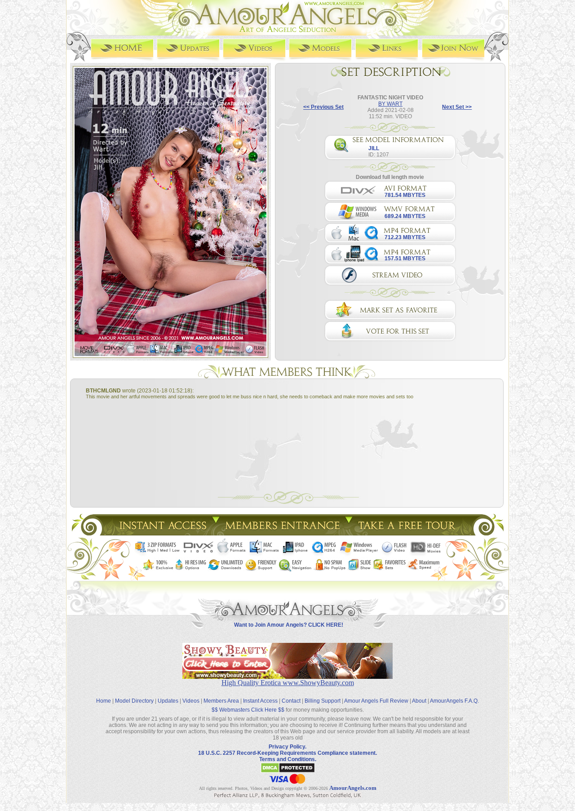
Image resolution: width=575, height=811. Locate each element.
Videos (190, 701)
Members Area (221, 701)
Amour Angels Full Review (376, 701)
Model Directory (134, 701)
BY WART (390, 104)
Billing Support (323, 701)
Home (103, 701)
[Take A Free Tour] (409, 533)
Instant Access (260, 701)
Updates (168, 701)
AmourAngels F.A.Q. (454, 701)
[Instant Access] (162, 533)
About (419, 701)
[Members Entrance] (281, 533)
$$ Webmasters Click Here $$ (248, 710)
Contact (291, 701)
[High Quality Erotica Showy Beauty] (287, 676)
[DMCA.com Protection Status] (288, 771)
